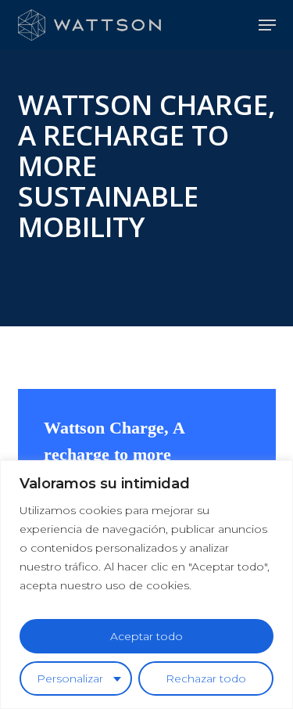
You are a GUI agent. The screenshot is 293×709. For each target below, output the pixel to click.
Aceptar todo (146, 636)
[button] (267, 25)
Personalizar (70, 678)
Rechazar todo (206, 678)
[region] (146, 584)
